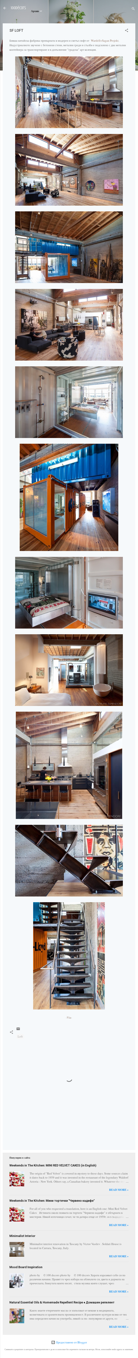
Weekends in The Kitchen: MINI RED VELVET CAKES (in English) (52, 1165)
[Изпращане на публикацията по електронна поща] (18, 1030)
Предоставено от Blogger (71, 1342)
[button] (127, 30)
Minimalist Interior (22, 1236)
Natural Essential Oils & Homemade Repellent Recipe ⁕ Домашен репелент (61, 1302)
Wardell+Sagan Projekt (104, 40)
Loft (20, 1036)
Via (69, 1017)
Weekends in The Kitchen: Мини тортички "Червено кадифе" (52, 1200)
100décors (18, 8)
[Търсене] (133, 9)
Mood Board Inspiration (25, 1267)
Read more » (119, 1190)
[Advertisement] (19, 1130)
